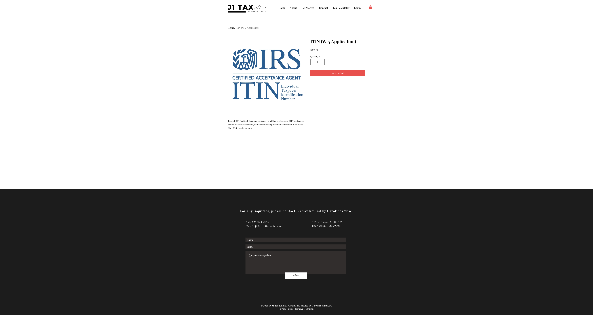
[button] (370, 7)
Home (231, 27)
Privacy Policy (286, 308)
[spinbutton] (317, 62)
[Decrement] (313, 62)
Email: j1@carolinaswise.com (264, 226)
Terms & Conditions (304, 308)
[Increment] (322, 62)
